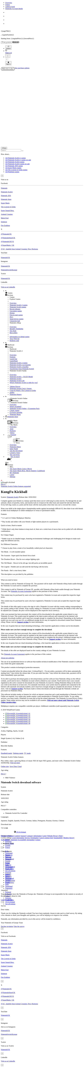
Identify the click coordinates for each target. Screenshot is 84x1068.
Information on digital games (19, 337)
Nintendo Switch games (18, 307)
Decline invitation (7, 926)
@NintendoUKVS (7, 241)
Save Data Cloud (16, 766)
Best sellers (13, 333)
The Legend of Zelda (8, 207)
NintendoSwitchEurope (9, 270)
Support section (23, 622)
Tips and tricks (15, 455)
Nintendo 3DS (6, 196)
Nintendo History (16, 394)
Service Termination (32, 838)
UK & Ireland (10, 902)
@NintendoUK (6, 234)
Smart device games (16, 319)
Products (13, 431)
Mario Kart (5, 218)
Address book (10, 7)
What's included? (15, 406)
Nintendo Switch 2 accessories (20, 365)
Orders (7, 5)
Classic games (14, 410)
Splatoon (4, 222)
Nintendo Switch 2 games (18, 305)
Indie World (14, 449)
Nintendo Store (6, 199)
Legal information (18, 838)
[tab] (42, 832)
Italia (7, 884)
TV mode (27, 753)
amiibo (12, 392)
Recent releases (15, 309)
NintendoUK (5, 258)
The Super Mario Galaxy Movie (21, 469)
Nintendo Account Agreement (21, 591)
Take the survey (19, 926)
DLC (11, 317)
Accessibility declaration (26, 840)
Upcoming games (16, 311)
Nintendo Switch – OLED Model (21, 377)
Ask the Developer (16, 451)
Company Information (34, 836)
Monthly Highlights (16, 329)
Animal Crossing (7, 214)
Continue (9, 900)
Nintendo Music (15, 414)
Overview (8, 3)
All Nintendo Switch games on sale (17, 164)
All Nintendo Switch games (14, 162)
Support (23, 836)
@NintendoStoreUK (8, 238)
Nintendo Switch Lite (17, 381)
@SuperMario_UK (7, 245)
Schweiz (8, 875)
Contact (37, 840)
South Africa (9, 882)
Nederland (8, 853)
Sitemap (12, 477)
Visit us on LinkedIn (8, 287)
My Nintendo (14, 473)
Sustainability (58, 838)
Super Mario (5, 203)
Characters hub (15, 321)
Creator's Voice (15, 453)
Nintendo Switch (7, 192)
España (7, 845)
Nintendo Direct (15, 447)
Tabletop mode (18, 753)
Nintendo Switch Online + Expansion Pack (24, 408)
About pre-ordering (7, 658)
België (7, 855)
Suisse (7, 876)
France (7, 847)
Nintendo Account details (14, 9)
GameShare (14, 361)
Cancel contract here (46, 838)
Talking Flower (15, 386)
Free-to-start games (16, 315)
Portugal (8, 892)
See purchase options (22, 68)
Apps (11, 429)
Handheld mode (6, 753)
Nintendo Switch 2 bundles (19, 367)
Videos (12, 433)
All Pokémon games (12, 172)
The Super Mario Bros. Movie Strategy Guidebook (27, 471)
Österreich (8, 888)
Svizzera (8, 898)
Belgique (8, 841)
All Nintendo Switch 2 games (15, 158)
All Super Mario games (13, 168)
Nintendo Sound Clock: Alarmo (21, 388)
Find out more (15, 763)
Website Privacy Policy (55, 836)
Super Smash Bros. (7, 210)
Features (12, 357)
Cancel (3, 900)
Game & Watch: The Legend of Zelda (23, 390)
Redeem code (14, 341)
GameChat (13, 359)
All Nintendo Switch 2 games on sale (18, 160)
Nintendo (4, 188)
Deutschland (9, 859)
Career (12, 475)
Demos (12, 313)
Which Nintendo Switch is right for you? (24, 383)
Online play (5, 766)
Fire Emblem (5, 225)
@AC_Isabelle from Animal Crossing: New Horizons (19, 249)
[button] (44, 293)
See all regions (10, 871)
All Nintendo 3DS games (14, 166)
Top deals (13, 331)
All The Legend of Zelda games (16, 170)
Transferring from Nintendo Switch (22, 369)
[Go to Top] (42, 480)
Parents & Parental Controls (10, 836)
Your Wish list (14, 339)
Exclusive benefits (16, 412)
